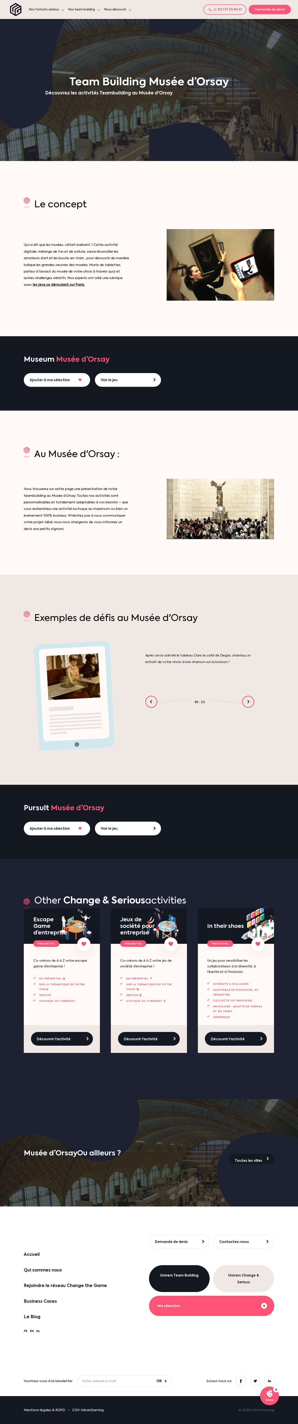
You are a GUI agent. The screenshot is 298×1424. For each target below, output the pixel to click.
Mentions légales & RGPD (44, 1410)
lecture (220, 509)
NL (38, 1331)
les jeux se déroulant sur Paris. (59, 284)
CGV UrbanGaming (88, 1410)
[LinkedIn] (269, 1381)
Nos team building (81, 9)
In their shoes (225, 926)
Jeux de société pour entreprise (137, 926)
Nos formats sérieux (44, 9)
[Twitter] (255, 1381)
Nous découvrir (115, 9)
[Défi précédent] (151, 702)
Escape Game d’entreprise (50, 926)
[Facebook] (241, 1381)
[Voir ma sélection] (269, 1395)
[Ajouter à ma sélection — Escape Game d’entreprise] (84, 944)
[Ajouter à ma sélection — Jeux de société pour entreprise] (171, 944)
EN (32, 1331)
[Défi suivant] (248, 702)
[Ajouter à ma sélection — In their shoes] (258, 944)
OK (159, 1381)
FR (25, 1331)
